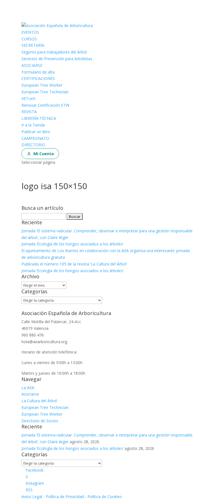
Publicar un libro (35, 131)
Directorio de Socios (39, 420)
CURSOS (29, 39)
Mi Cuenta (43, 153)
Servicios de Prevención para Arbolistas (56, 58)
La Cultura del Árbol (39, 400)
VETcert (28, 98)
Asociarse (30, 394)
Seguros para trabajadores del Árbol (54, 52)
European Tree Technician (45, 91)
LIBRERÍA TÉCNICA (38, 118)
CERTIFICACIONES (38, 78)
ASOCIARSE (31, 65)
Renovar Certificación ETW (45, 105)
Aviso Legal (31, 496)
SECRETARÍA (32, 45)
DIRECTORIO (33, 144)
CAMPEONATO (35, 138)
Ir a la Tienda (33, 125)
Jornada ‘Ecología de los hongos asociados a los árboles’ (72, 244)
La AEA (27, 387)
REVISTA (29, 111)
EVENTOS (30, 32)
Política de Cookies (104, 496)
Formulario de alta (38, 72)
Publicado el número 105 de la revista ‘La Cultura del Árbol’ (74, 264)
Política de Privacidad (65, 496)
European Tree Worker (41, 85)
